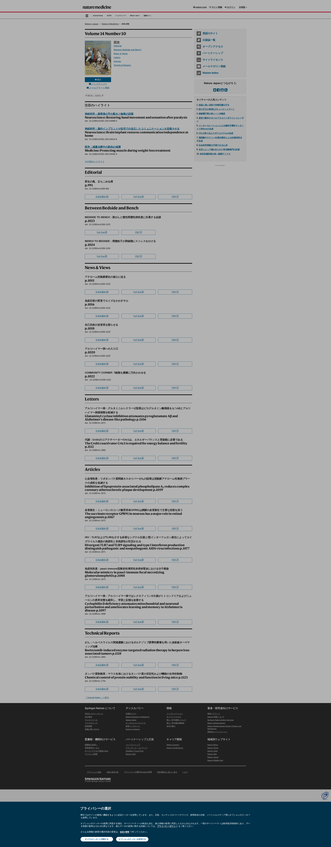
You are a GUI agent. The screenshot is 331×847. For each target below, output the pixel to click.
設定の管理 (124, 832)
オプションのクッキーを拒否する (132, 839)
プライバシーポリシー (167, 826)
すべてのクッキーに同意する (96, 839)
